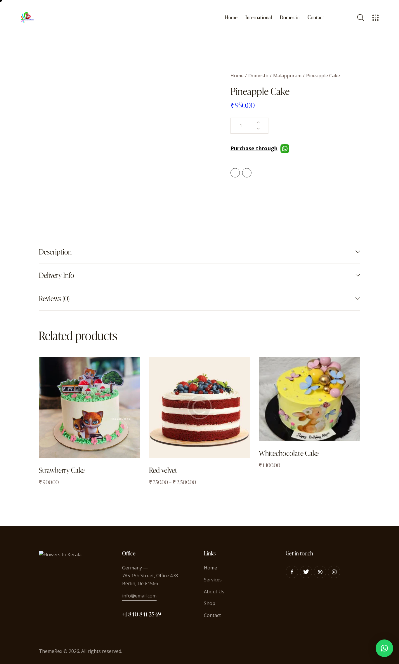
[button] (384, 648)
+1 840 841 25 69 (141, 614)
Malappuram (287, 75)
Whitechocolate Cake (289, 453)
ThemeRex (50, 651)
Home (237, 75)
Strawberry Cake (62, 470)
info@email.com (139, 595)
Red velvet (163, 470)
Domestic (258, 75)
